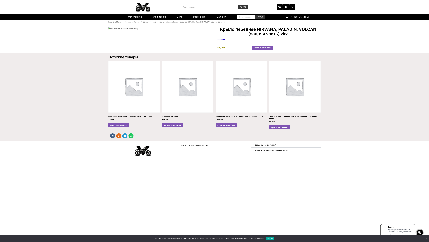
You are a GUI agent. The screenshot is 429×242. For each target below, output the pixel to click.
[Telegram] (286, 7)
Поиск (243, 7)
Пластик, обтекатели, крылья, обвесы (156, 22)
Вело (179, 16)
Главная (111, 22)
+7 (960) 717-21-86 (299, 16)
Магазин (119, 22)
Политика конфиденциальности (194, 145)
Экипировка (159, 16)
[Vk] (280, 7)
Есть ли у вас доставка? (265, 145)
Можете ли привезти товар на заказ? (271, 150)
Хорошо (270, 238)
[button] (112, 135)
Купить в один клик (262, 48)
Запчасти (222, 16)
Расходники (199, 16)
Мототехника (135, 16)
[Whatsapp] (292, 7)
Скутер (136, 22)
